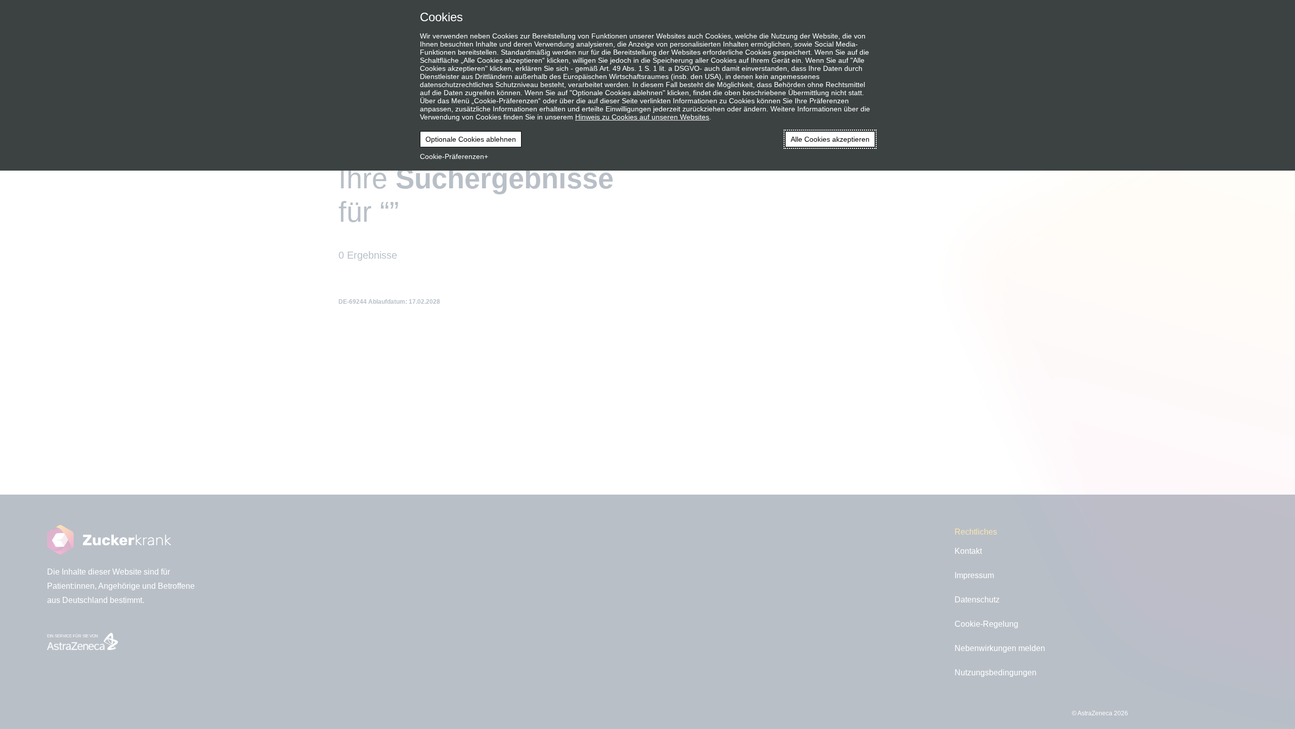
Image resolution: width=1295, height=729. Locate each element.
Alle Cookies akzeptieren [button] (830, 139)
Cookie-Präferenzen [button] (452, 156)
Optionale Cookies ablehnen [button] (470, 139)
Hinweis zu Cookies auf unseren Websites (642, 117)
